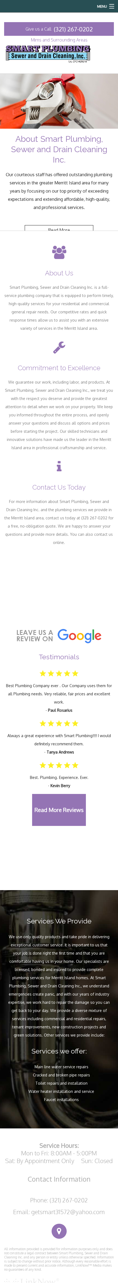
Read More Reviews (59, 809)
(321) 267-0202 (73, 29)
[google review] (59, 635)
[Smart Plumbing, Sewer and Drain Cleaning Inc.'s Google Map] (59, 1231)
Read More (59, 230)
